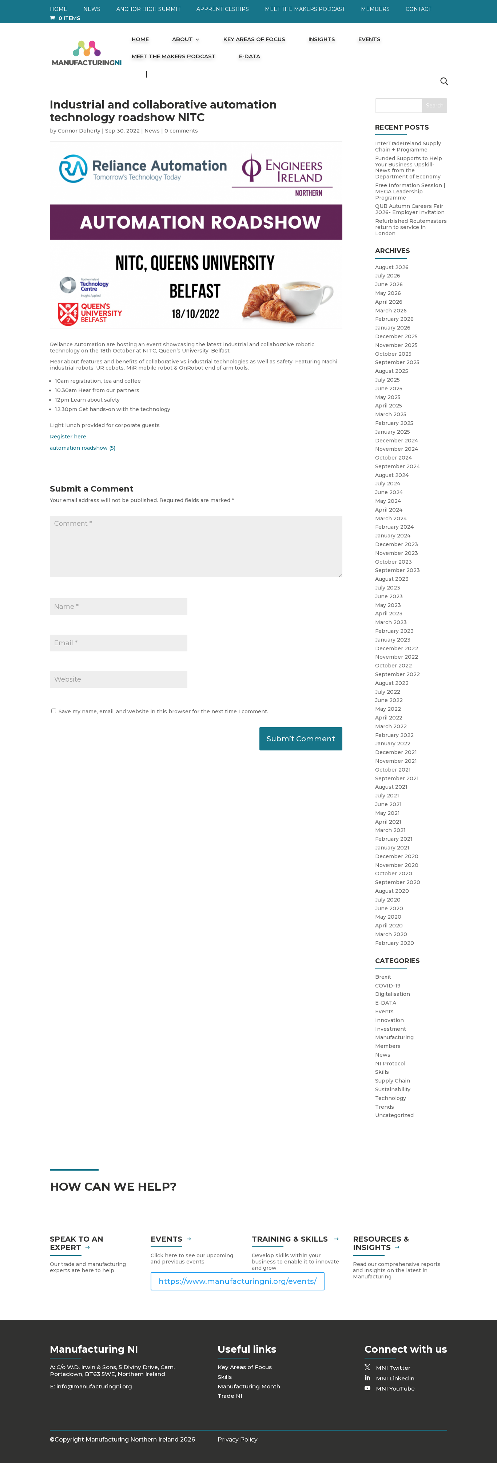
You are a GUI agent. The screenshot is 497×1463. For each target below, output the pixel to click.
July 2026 (387, 275)
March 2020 (391, 934)
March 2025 (390, 414)
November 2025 (396, 345)
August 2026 (392, 267)
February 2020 (394, 943)
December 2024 (396, 440)
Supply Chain (392, 1080)
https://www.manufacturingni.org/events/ (238, 1281)
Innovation (389, 1020)
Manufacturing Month (249, 1386)
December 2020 (396, 856)
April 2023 (388, 613)
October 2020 (393, 873)
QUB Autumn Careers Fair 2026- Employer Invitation (410, 209)
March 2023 (391, 622)
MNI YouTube (395, 1388)
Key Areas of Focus (254, 40)
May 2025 (388, 397)
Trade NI (230, 1395)
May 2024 (388, 501)
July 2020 (388, 899)
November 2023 (396, 553)
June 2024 (389, 492)
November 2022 (396, 657)
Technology (390, 1098)
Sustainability (392, 1089)
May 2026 (388, 293)
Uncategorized (394, 1115)
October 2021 (393, 769)
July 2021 (387, 795)
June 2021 (388, 804)
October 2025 (393, 354)
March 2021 (390, 830)
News (91, 9)
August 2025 (391, 371)
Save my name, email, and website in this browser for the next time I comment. (163, 711)
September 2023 (397, 570)
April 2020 (389, 925)
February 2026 (394, 319)
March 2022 (391, 726)
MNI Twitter (393, 1367)
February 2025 (394, 423)
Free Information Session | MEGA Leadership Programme (410, 191)
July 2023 (387, 587)
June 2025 (388, 388)
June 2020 (389, 908)
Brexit (383, 977)
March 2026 (391, 310)
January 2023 (392, 639)
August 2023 (392, 579)
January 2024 (392, 535)
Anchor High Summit (148, 9)
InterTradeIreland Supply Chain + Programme (408, 146)
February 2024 (394, 527)
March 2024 (391, 518)
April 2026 (388, 302)
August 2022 (392, 683)
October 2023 (393, 562)
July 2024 (387, 483)
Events (369, 40)
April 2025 (388, 405)
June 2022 (389, 700)
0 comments (181, 130)
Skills (382, 1072)
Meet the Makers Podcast (305, 9)
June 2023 (389, 596)
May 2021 (387, 813)
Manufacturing (394, 1037)
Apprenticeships (222, 9)
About (182, 40)
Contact (418, 9)
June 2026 (389, 284)
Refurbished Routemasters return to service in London (411, 227)
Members (375, 9)
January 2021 (392, 847)
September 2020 (397, 882)
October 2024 (393, 457)
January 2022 (392, 743)
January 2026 (392, 327)
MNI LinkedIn (395, 1378)
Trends (384, 1107)
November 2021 (396, 761)
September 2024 (397, 466)
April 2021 (388, 822)
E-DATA (249, 57)
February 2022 (394, 735)
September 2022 (397, 674)
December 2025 (396, 336)
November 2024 (396, 449)
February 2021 (394, 839)
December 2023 (396, 544)
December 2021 (396, 752)
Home (58, 9)
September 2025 (397, 362)
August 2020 (392, 891)
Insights (322, 40)
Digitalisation (392, 994)
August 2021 (391, 787)
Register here (68, 436)
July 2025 (387, 379)
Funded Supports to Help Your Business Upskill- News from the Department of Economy (408, 167)
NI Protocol (390, 1063)
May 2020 (388, 917)
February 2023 (394, 631)
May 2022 (388, 709)
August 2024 (392, 475)
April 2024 (388, 509)
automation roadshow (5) (82, 448)
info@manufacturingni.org (94, 1386)
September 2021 (397, 778)
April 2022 (388, 717)
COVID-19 (388, 985)
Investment (390, 1029)
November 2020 (396, 865)
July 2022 (387, 692)
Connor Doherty (79, 130)
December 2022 (396, 648)
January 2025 (392, 432)
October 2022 (393, 665)
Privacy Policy (238, 1439)
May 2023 (388, 605)
